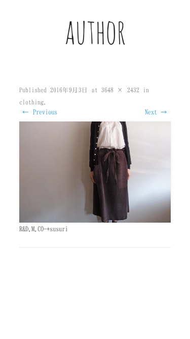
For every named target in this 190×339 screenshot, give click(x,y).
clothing (31, 102)
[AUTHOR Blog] (95, 42)
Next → (156, 111)
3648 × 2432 (120, 89)
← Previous (39, 111)
